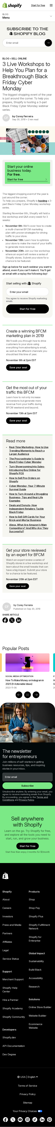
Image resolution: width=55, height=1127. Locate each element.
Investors (7, 916)
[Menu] (51, 5)
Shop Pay (34, 907)
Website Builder (37, 1015)
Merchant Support (13, 979)
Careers (6, 907)
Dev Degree (9, 1054)
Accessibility (36, 978)
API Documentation (13, 1045)
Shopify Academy (12, 1008)
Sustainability (36, 961)
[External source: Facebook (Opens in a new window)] (5, 1119)
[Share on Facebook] (5, 620)
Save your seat (18, 367)
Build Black (35, 969)
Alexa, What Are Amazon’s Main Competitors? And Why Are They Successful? (28, 528)
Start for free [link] (27, 308)
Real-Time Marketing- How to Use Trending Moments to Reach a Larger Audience (28, 450)
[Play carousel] (27, 694)
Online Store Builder (40, 1007)
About (5, 899)
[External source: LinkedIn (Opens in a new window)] (42, 1119)
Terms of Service (27, 1085)
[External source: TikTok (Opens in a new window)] (34, 1119)
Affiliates (7, 941)
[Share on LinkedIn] (18, 620)
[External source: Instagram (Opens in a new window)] (27, 1119)
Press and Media (11, 924)
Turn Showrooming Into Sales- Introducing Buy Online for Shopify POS (27, 470)
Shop (32, 899)
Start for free (38, 5)
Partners (7, 933)
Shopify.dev (9, 1037)
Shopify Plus (36, 916)
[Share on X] (12, 620)
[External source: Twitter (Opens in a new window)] (12, 1119)
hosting (42, 200)
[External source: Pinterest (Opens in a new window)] (49, 1119)
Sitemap (27, 1102)
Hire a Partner (10, 999)
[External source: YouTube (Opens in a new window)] (20, 1119)
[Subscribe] (48, 42)
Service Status (10, 958)
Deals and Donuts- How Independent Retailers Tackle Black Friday (26, 509)
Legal (5, 950)
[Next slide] (36, 694)
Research (34, 986)
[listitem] (28, 671)
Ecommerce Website (35, 1026)
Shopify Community (13, 1016)
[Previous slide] (19, 694)
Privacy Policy (26, 800)
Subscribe (27, 785)
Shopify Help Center (9, 989)
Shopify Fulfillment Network (39, 926)
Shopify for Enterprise (35, 938)
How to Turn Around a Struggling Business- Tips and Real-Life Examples (28, 497)
